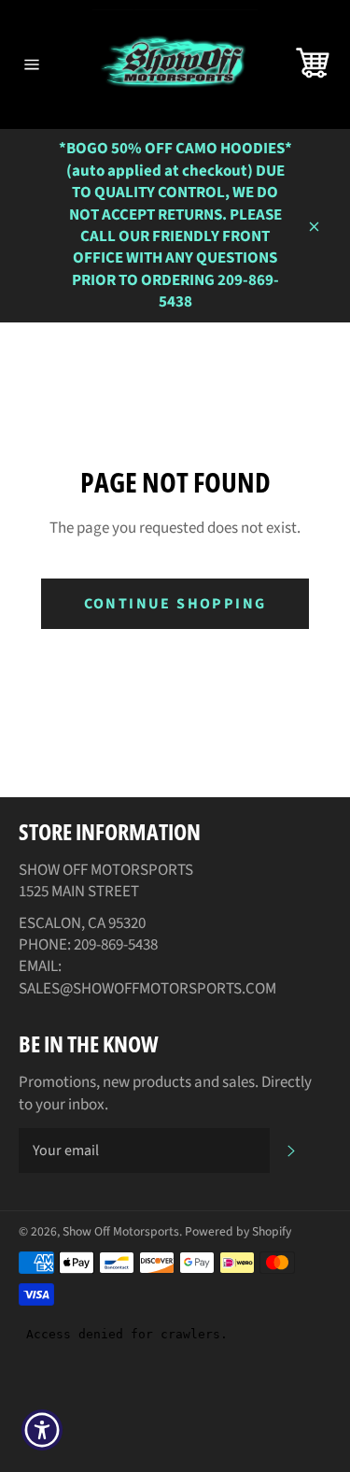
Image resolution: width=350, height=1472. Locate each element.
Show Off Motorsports (121, 1231)
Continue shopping (175, 603)
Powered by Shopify (238, 1231)
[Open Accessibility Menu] (42, 1430)
